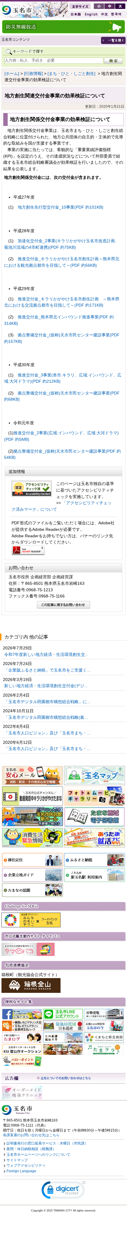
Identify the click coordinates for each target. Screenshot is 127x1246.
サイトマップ (17, 1160)
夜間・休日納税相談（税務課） (31, 1149)
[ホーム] (11, 73)
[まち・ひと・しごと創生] (71, 73)
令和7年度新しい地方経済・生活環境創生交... (47, 654)
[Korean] (116, 14)
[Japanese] (75, 14)
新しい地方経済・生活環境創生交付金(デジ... (46, 685)
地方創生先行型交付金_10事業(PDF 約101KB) (60, 207)
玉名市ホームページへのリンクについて (38, 1154)
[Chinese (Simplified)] (104, 14)
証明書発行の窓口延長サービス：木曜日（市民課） (47, 1143)
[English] (91, 14)
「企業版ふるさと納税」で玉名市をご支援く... (48, 670)
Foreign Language (21, 1171)
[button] (63, 1191)
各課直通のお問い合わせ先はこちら (31, 1135)
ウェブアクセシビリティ (25, 1165)
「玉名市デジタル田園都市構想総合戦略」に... (48, 701)
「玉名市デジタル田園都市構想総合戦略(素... (46, 717)
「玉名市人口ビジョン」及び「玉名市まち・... (48, 733)
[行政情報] (33, 73)
